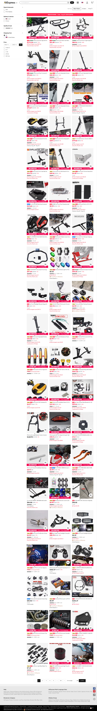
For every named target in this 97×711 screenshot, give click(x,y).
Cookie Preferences (32, 706)
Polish (57, 693)
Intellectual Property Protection (11, 706)
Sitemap (40, 706)
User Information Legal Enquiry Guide (57, 708)
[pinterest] (94, 691)
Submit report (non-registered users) (22, 694)
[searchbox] (44, 2)
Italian (72, 691)
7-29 (7, 52)
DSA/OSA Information (9, 693)
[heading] (37, 40)
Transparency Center (8, 694)
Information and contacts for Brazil (23, 693)
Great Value (27, 700)
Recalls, (33, 694)
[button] (17, 3)
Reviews (32, 700)
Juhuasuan (61, 701)
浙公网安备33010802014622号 (32, 709)
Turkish (79, 691)
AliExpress (62, 700)
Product (11, 700)
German (68, 691)
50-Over (8, 56)
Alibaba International (85, 700)
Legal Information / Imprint (72, 706)
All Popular (6, 700)
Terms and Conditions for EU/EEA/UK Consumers (35, 708)
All (6, 35)
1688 (88, 701)
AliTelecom (51, 701)
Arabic (50, 693)
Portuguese (55, 691)
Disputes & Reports (14, 691)
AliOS (85, 701)
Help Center (6, 691)
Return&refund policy (24, 691)
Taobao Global (80, 701)
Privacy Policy (23, 706)
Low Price (21, 700)
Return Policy (39, 694)
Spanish (60, 691)
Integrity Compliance (36, 693)
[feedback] (94, 695)
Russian (50, 691)
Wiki (35, 700)
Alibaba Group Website (53, 700)
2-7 (6, 49)
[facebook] (94, 688)
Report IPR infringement (36, 691)
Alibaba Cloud (76, 700)
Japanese (83, 691)
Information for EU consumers (58, 706)
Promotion (15, 700)
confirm (82, 680)
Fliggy (71, 700)
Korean (88, 691)
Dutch (75, 691)
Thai (91, 691)
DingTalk (56, 701)
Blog (38, 700)
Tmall (75, 701)
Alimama (67, 700)
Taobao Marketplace (69, 701)
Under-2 (8, 47)
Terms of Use (46, 706)
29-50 (7, 54)
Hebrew (54, 693)
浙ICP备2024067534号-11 (47, 709)
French (64, 691)
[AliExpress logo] (9, 2)
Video (41, 700)
